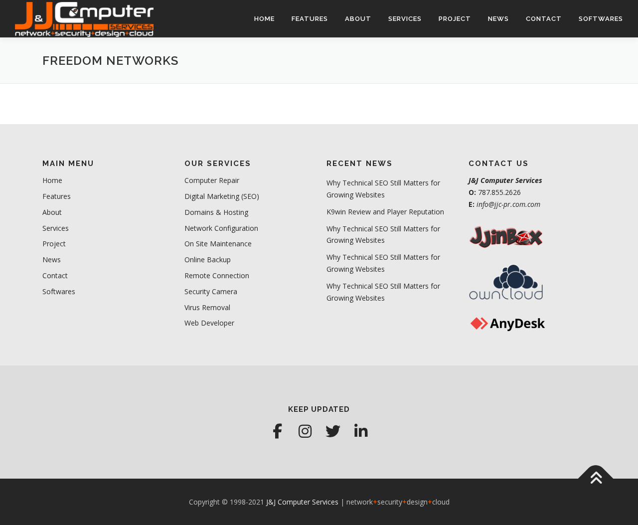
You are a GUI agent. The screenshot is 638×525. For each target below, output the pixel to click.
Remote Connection (216, 275)
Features (310, 18)
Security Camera (210, 291)
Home (264, 18)
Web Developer (209, 323)
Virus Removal (207, 307)
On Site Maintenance (218, 243)
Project (455, 18)
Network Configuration (221, 228)
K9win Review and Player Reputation (385, 211)
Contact (544, 18)
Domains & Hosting (216, 212)
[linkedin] (360, 431)
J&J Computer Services (302, 502)
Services (405, 18)
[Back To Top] (596, 478)
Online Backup (207, 259)
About (358, 18)
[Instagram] (305, 431)
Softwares (601, 18)
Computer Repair (211, 180)
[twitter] (332, 431)
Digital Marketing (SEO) (221, 196)
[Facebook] (277, 431)
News (498, 18)
